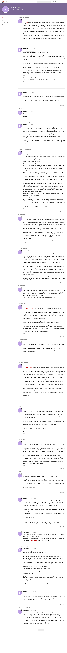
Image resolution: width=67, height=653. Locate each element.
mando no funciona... (23, 339)
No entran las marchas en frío (25, 108)
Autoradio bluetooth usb (24, 17)
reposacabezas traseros (23, 589)
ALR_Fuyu (25, 22)
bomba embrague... (23, 90)
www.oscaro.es (34, 540)
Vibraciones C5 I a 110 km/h (24, 607)
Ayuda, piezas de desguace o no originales (27, 529)
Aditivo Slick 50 (22, 439)
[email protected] (30, 50)
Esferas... (21, 406)
